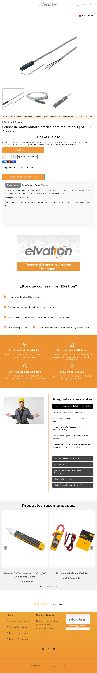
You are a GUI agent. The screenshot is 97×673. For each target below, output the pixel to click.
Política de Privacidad (18, 639)
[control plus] (13, 157)
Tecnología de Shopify (56, 666)
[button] (6, 5)
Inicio (4, 117)
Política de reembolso (18, 633)
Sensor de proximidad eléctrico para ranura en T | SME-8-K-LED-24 (65, 117)
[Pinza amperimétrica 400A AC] (72, 540)
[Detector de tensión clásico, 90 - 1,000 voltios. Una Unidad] (25, 540)
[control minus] (4, 157)
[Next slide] (91, 548)
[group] (13, 99)
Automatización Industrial (21, 117)
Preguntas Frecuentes (18, 621)
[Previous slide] (5, 548)
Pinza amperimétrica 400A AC (72, 573)
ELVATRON (42, 666)
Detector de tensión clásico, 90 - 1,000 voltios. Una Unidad (25, 575)
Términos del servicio (17, 627)
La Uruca (55, 628)
